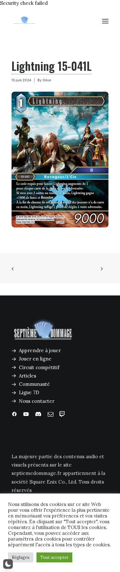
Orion (47, 80)
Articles (27, 376)
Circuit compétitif (39, 367)
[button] (105, 21)
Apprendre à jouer (40, 350)
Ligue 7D (29, 392)
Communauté (34, 384)
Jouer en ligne (35, 359)
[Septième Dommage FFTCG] (24, 21)
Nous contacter (36, 401)
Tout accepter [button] (54, 557)
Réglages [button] (20, 557)
